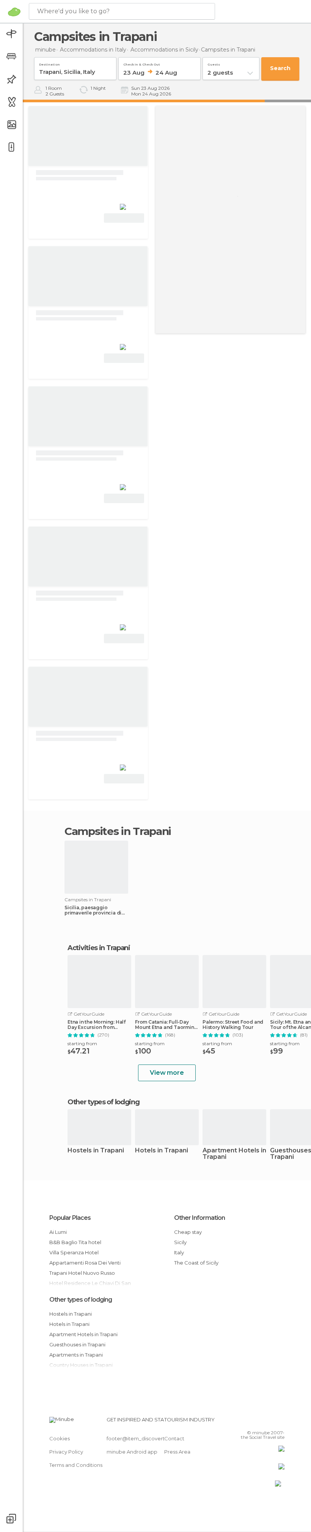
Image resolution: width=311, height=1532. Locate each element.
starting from (82, 1043)
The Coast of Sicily (196, 1263)
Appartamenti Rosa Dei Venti (85, 1263)
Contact (174, 1438)
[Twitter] (259, 1421)
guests (213, 63)
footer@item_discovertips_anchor (149, 1438)
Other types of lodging (80, 1299)
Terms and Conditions (75, 1465)
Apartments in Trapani (76, 1355)
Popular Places (70, 1217)
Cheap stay (188, 1232)
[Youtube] (279, 1421)
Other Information (199, 1217)
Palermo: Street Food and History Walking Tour (233, 1024)
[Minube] (14, 11)
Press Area (177, 1452)
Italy (179, 1252)
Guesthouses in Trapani (77, 1344)
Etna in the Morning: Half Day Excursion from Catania (97, 1024)
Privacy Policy (66, 1452)
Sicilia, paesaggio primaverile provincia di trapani (92, 910)
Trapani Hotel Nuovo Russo (82, 1273)
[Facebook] (250, 1421)
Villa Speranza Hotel (74, 1252)
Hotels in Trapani (161, 1150)
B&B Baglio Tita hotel (75, 1242)
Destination (49, 63)
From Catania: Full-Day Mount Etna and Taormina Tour (166, 1024)
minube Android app (132, 1452)
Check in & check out (141, 63)
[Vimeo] (269, 1421)
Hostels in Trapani (96, 1150)
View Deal (124, 218)
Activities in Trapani (99, 947)
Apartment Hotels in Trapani (234, 1153)
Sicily (180, 1242)
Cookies (59, 1438)
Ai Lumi (58, 1232)
